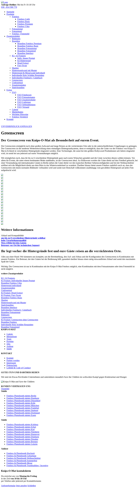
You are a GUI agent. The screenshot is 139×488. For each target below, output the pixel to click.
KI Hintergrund (24, 60)
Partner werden (13, 360)
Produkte (10, 14)
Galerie (15, 109)
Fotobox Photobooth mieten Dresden (22, 439)
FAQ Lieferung (24, 102)
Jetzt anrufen (21, 485)
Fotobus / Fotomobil (20, 34)
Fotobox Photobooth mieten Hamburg (23, 398)
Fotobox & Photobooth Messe (19, 463)
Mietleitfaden (17, 112)
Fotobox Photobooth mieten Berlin (21, 396)
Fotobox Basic (23, 21)
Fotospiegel (17, 31)
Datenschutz (12, 365)
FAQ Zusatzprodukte (26, 100)
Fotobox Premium (25, 24)
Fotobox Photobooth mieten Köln (21, 403)
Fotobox (15, 16)
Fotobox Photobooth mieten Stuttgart (22, 410)
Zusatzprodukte (13, 36)
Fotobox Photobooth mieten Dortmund (23, 413)
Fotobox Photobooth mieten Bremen (22, 441)
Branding (16, 41)
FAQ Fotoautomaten (26, 97)
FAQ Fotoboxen (24, 95)
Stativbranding (18, 87)
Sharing (15, 68)
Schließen (31, 485)
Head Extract (23, 63)
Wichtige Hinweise (20, 114)
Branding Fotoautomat (27, 48)
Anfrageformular (8, 485)
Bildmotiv (16, 38)
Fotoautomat (17, 29)
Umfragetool (17, 82)
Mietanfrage (12, 336)
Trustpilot (5, 389)
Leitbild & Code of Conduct (19, 368)
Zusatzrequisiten (19, 85)
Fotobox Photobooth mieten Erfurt (21, 427)
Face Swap (22, 65)
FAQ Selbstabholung (26, 104)
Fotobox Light (23, 19)
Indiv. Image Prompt (26, 58)
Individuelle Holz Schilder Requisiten (28, 75)
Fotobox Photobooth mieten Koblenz (22, 424)
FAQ (14, 92)
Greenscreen (17, 80)
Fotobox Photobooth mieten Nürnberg (23, 432)
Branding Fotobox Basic (27, 46)
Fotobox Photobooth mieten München (23, 405)
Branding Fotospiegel (26, 51)
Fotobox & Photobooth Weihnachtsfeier (24, 458)
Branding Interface (25, 53)
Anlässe (10, 346)
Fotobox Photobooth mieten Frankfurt (23, 408)
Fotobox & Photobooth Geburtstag (21, 456)
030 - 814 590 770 (9, 7)
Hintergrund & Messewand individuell (28, 73)
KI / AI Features (19, 56)
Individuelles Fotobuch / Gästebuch (27, 78)
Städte (9, 349)
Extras (9, 90)
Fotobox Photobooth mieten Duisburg (23, 437)
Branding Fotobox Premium (29, 43)
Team (9, 339)
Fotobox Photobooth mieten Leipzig (22, 444)
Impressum (11, 363)
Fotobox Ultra (23, 26)
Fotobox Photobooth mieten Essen (21, 415)
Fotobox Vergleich (20, 117)
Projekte (10, 341)
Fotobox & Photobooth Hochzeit (21, 453)
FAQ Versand (23, 107)
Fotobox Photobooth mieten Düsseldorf (23, 400)
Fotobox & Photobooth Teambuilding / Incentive (27, 465)
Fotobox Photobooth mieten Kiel (21, 429)
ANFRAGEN (16, 126)
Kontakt (10, 119)
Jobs (8, 344)
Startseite (10, 12)
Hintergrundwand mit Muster (24, 70)
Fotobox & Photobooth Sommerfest (22, 460)
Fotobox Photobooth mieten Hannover (23, 434)
